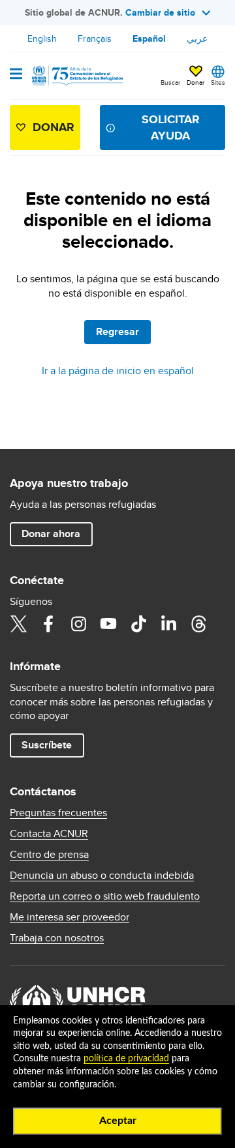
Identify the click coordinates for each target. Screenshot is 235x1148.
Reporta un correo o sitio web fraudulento (105, 896)
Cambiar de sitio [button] (160, 12)
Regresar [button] (117, 331)
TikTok (138, 623)
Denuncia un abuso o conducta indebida (102, 875)
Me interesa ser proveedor (69, 917)
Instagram (78, 623)
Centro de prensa (49, 854)
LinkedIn (168, 623)
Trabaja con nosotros (57, 938)
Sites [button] (218, 82)
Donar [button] (195, 82)
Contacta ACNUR (49, 834)
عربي (197, 38)
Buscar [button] (170, 82)
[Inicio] (76, 75)
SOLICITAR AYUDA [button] (171, 127)
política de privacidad (126, 1058)
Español (149, 38)
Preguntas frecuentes (58, 813)
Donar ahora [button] (51, 533)
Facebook (48, 623)
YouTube (108, 623)
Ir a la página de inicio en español (118, 370)
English (42, 38)
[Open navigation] (16, 74)
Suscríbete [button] (47, 744)
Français (95, 38)
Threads (198, 623)
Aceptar (117, 1120)
